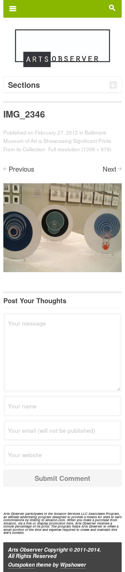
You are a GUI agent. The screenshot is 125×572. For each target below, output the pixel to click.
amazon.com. (55, 520)
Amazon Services (67, 513)
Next (109, 169)
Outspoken (21, 564)
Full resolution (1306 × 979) (79, 149)
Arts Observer (25, 549)
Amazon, (10, 523)
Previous (21, 169)
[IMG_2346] (62, 227)
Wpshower (73, 564)
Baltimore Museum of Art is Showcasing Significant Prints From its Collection (57, 141)
